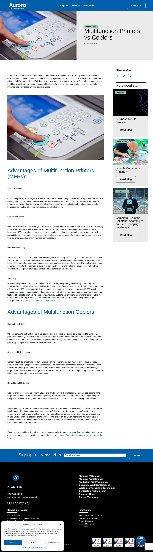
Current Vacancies (88, 497)
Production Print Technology (93, 482)
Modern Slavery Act (86, 524)
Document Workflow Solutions (94, 485)
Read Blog (126, 130)
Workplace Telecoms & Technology (97, 488)
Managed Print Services (91, 479)
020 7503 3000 (14, 494)
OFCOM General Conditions (89, 518)
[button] (60, 524)
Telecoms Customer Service (18, 521)
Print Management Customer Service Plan (23, 518)
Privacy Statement (37, 548)
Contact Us (136, 6)
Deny (32, 542)
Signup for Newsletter (40, 454)
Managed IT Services (89, 476)
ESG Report (83, 527)
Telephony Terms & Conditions (90, 515)
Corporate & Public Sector (92, 491)
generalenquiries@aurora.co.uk (22, 497)
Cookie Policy (25, 548)
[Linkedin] (15, 503)
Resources (89, 5)
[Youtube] (21, 503)
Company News (87, 494)
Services (76, 5)
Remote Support (13, 515)
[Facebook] (9, 503)
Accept (13, 542)
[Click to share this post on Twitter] (124, 76)
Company (63, 5)
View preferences (52, 542)
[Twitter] (27, 503)
